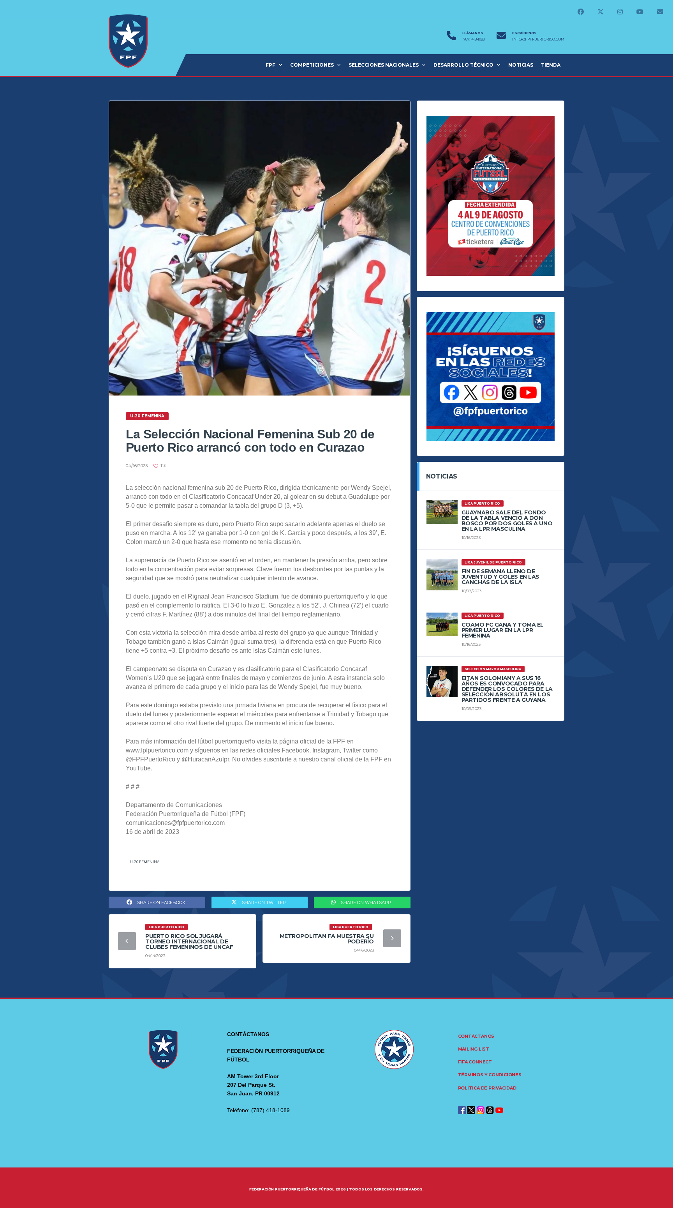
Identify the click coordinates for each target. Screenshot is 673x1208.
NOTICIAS (520, 65)
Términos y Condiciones (489, 1074)
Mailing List (473, 1049)
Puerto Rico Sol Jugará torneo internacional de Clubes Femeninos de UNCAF (189, 941)
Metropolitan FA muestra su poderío (327, 938)
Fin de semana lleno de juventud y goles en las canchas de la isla (500, 577)
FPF (270, 65)
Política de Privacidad (487, 1088)
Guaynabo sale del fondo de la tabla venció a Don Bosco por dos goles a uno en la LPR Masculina (507, 520)
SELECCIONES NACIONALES (384, 65)
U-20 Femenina (144, 862)
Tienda (550, 65)
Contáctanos (476, 1036)
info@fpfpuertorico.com (538, 39)
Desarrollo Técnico (463, 65)
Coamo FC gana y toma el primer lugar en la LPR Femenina (503, 630)
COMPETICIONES (312, 65)
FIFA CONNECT (475, 1062)
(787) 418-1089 (473, 39)
